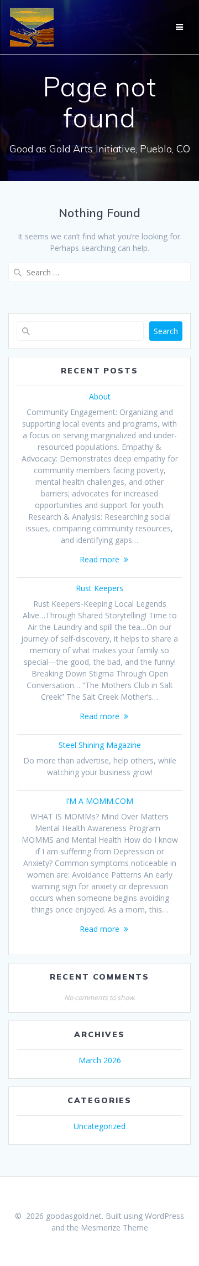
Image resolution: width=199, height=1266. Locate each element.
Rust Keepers (99, 588)
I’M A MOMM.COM (99, 801)
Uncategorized (99, 1126)
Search (166, 331)
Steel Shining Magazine (100, 745)
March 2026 (99, 1060)
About (100, 396)
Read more (99, 559)
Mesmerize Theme (114, 1227)
